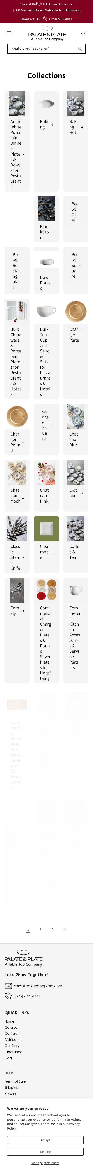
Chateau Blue (73, 439)
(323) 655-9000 (60, 19)
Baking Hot (73, 127)
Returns (10, 1093)
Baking (44, 124)
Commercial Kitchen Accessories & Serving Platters (74, 637)
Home (9, 1021)
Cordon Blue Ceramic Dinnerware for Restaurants (45, 745)
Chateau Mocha (15, 498)
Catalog (11, 1027)
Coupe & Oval (74, 723)
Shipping (11, 1087)
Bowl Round (45, 283)
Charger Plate (74, 334)
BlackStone (44, 232)
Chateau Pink (44, 495)
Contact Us (31, 19)
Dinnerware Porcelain (15, 834)
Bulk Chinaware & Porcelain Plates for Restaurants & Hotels (15, 361)
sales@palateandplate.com (38, 986)
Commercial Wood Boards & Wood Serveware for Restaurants (15, 750)
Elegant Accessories (74, 834)
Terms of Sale (15, 1081)
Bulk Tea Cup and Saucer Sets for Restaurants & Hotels (45, 361)
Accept (45, 1140)
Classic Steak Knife (15, 557)
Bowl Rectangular (16, 271)
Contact (11, 1033)
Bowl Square (74, 265)
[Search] (80, 49)
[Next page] (65, 929)
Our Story (12, 1046)
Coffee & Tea (74, 552)
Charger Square (45, 425)
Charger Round (15, 442)
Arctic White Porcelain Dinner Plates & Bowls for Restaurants (15, 154)
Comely (14, 610)
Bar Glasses (15, 236)
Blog (8, 1058)
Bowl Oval (74, 212)
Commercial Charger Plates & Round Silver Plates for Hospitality (45, 643)
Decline (45, 1151)
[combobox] (46, 49)
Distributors (13, 1039)
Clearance (44, 552)
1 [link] (28, 929)
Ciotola (73, 492)
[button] (9, 33)
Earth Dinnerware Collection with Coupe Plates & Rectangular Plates (45, 861)
